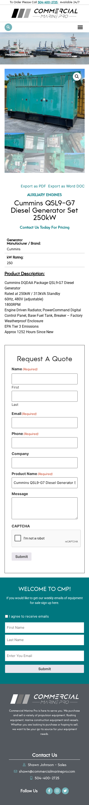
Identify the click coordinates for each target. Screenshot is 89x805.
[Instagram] (57, 790)
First (15, 387)
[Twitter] (65, 790)
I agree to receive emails (29, 616)
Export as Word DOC (66, 186)
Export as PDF (33, 186)
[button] (80, 27)
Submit (21, 556)
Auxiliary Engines (44, 194)
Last (15, 404)
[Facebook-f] (49, 790)
